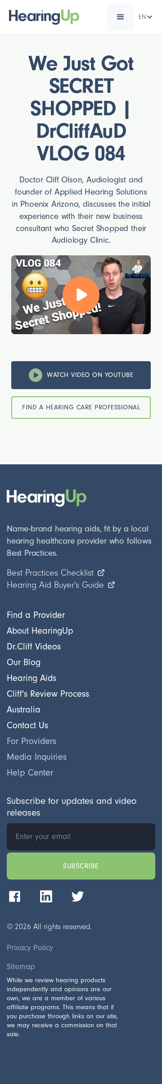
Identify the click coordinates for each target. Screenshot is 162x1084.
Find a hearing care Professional (81, 407)
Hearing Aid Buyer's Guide (55, 585)
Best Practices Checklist (50, 572)
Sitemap (21, 966)
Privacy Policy (30, 947)
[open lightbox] (81, 295)
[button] (120, 17)
